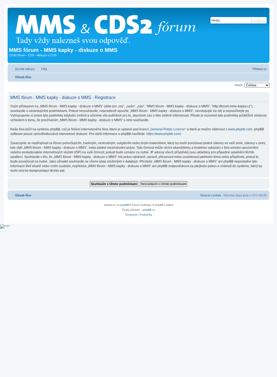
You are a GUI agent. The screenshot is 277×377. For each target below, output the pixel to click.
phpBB (124, 204)
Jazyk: (238, 85)
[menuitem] (41, 69)
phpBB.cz (149, 209)
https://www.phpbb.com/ (163, 134)
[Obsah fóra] (108, 28)
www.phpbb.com (240, 129)
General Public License (168, 129)
